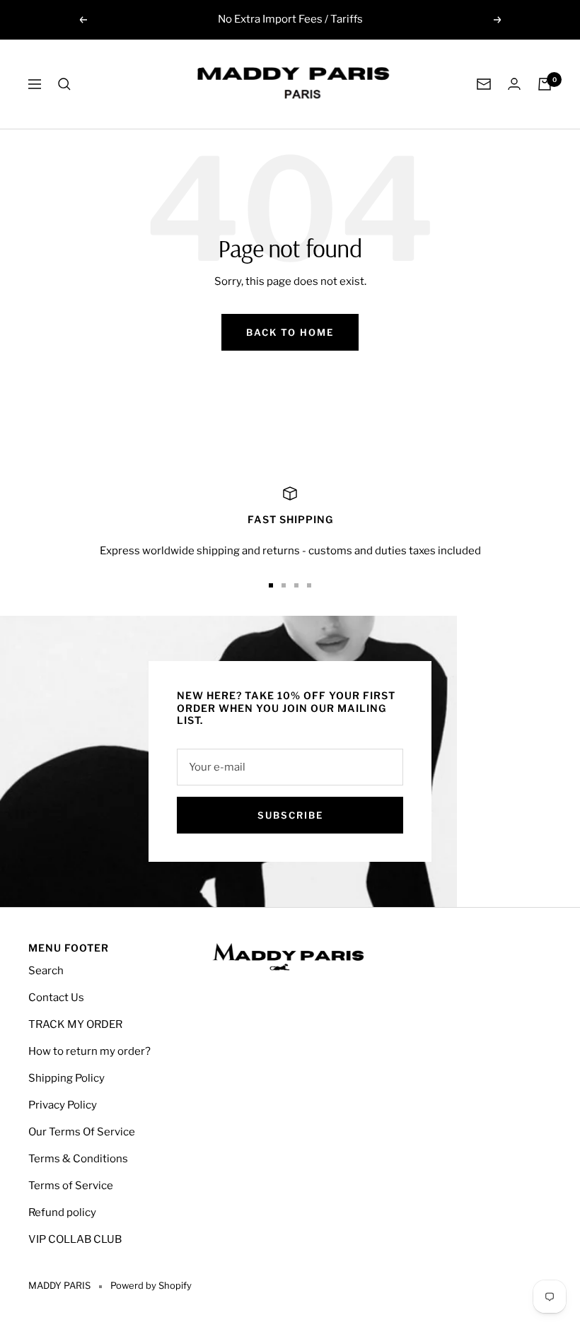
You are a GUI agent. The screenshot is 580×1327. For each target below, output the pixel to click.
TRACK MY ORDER (75, 1024)
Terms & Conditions (78, 1158)
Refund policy (62, 1212)
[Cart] (545, 84)
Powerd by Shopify (151, 1285)
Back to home (290, 332)
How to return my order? (89, 1051)
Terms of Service (70, 1185)
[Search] (64, 84)
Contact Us (56, 997)
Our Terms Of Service (81, 1132)
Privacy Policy (62, 1105)
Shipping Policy (66, 1078)
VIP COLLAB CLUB (75, 1239)
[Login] (514, 84)
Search (46, 970)
